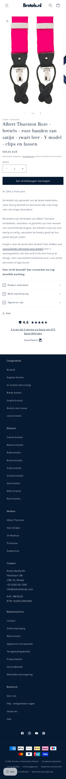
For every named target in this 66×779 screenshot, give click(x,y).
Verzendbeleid (15, 666)
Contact (11, 620)
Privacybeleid (13, 766)
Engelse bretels (15, 377)
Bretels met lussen (17, 408)
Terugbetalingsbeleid (18, 651)
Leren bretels (14, 415)
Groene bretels (15, 475)
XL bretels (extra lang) (19, 385)
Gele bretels (13, 483)
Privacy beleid (14, 659)
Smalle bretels (15, 400)
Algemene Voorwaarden (20, 643)
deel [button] (8, 313)
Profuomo (12, 543)
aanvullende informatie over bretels (23, 248)
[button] (6, 5)
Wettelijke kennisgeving (20, 674)
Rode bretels (14, 452)
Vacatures (12, 711)
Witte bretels (14, 490)
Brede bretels (14, 392)
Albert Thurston (15, 520)
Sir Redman (13, 535)
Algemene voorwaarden (51, 766)
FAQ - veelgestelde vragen (21, 703)
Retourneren (14, 636)
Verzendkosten (28, 156)
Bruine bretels (14, 460)
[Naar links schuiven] (25, 113)
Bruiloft (11, 369)
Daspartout (13, 550)
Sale (9, 719)
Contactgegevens (30, 766)
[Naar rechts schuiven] (40, 113)
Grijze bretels (14, 468)
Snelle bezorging (16, 628)
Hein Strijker (13, 527)
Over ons (11, 695)
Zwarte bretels (15, 437)
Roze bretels (13, 498)
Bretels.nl (16, 761)
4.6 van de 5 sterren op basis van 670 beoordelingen (33, 331)
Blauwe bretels (15, 444)
